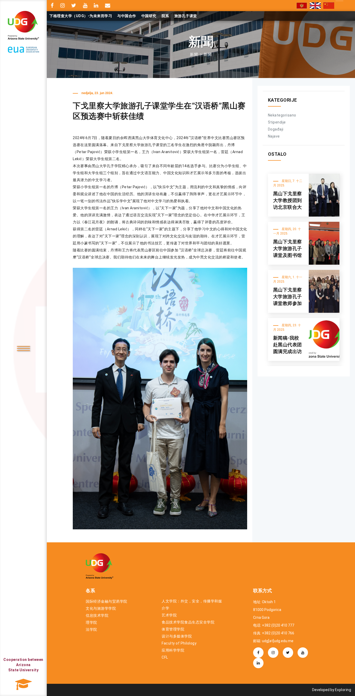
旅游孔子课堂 (185, 16)
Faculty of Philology (179, 643)
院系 (165, 16)
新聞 (194, 54)
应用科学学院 (173, 650)
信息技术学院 (97, 615)
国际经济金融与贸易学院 (106, 601)
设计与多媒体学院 (177, 636)
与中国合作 (126, 16)
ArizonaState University (23, 665)
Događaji (276, 129)
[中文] (329, 5)
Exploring (343, 690)
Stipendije (277, 122)
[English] (315, 5)
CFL (165, 657)
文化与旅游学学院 (101, 608)
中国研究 (148, 16)
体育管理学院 (173, 629)
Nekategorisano (282, 115)
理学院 (91, 622)
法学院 (91, 629)
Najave (274, 136)
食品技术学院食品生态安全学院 (188, 622)
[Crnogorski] (301, 5)
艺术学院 (169, 615)
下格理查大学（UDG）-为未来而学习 (80, 16)
